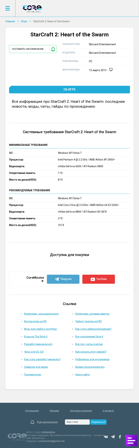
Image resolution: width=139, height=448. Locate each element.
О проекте (108, 410)
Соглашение (32, 410)
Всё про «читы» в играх (89, 344)
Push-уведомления (47, 422)
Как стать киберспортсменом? (93, 328)
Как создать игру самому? (91, 351)
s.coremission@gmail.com (51, 441)
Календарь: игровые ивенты (92, 313)
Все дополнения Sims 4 (89, 336)
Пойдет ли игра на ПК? (88, 321)
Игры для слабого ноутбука (40, 328)
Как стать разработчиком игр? (42, 359)
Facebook (120, 437)
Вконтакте (106, 437)
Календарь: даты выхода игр (41, 313)
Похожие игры (32, 374)
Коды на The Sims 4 (35, 336)
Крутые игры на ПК (35, 321)
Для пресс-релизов (81, 410)
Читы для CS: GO (34, 351)
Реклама (54, 410)
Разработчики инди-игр (38, 344)
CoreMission (32, 9)
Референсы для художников (92, 359)
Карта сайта (82, 374)
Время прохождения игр (90, 366)
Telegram (113, 437)
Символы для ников (36, 366)
